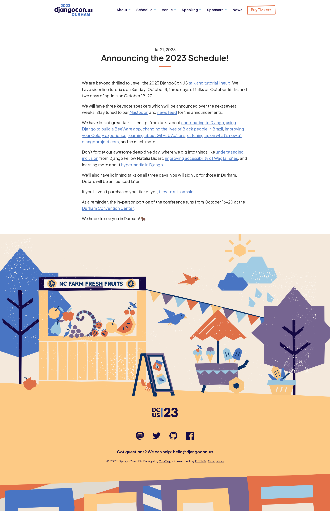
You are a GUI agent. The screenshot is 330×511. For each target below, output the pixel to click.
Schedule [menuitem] (144, 9)
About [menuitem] (121, 9)
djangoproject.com (100, 141)
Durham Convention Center (108, 208)
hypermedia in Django (142, 164)
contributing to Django (202, 122)
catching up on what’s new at (214, 135)
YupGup (165, 461)
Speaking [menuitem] (190, 9)
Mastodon (138, 112)
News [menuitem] (237, 9)
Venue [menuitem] (167, 9)
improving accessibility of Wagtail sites (201, 158)
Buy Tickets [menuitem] (261, 10)
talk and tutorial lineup (209, 82)
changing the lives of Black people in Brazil (183, 128)
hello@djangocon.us (193, 451)
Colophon (216, 461)
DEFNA (200, 461)
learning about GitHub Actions (156, 135)
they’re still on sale (176, 191)
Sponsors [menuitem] (215, 9)
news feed (167, 112)
